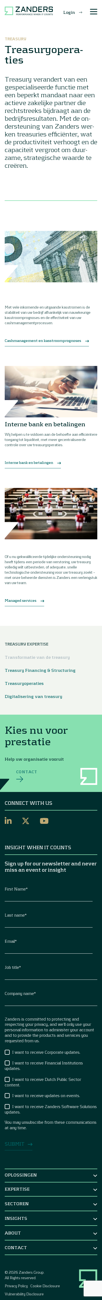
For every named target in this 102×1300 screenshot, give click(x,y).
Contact (26, 771)
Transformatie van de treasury (37, 657)
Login (69, 12)
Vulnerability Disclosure (24, 1294)
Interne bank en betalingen (29, 462)
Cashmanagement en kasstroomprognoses (43, 340)
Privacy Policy (16, 1286)
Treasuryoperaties (24, 683)
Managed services (20, 600)
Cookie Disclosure (45, 1286)
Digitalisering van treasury (33, 696)
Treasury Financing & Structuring (40, 670)
